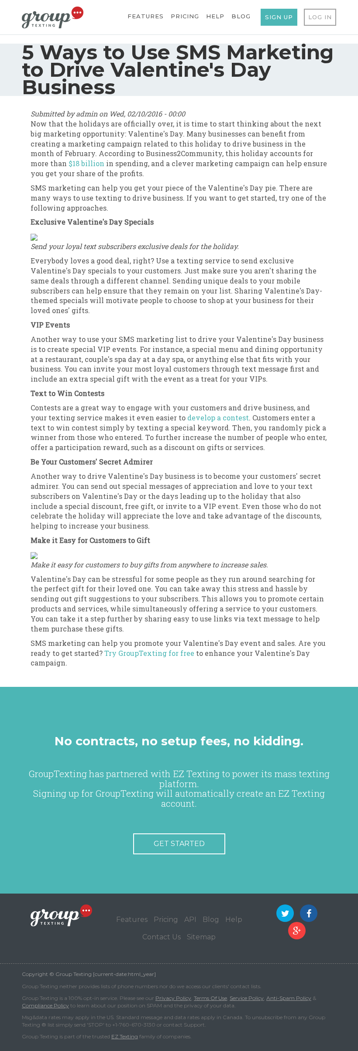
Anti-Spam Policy (288, 998)
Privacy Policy (173, 998)
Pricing (185, 16)
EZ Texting (124, 1036)
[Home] (52, 17)
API (190, 919)
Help (215, 16)
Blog (241, 16)
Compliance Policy (45, 1005)
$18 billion (86, 163)
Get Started (179, 843)
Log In (320, 17)
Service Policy (247, 998)
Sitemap (201, 937)
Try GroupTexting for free (149, 653)
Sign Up (279, 17)
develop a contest (218, 417)
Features (145, 16)
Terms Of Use (210, 998)
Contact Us (161, 937)
